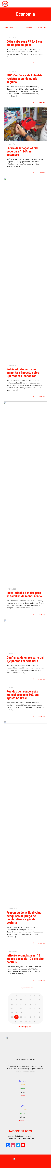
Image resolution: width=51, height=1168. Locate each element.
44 (21, 1021)
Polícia (22, 1096)
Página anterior (26, 988)
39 (25, 1017)
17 (21, 1004)
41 (34, 1017)
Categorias (8, 27)
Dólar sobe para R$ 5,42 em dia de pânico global (24, 43)
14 (39, 1000)
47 (35, 1021)
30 (16, 1013)
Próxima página (24, 1027)
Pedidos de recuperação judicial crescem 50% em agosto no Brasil (23, 695)
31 (21, 1013)
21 (39, 1004)
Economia (22, 1110)
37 (16, 1017)
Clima (22, 1117)
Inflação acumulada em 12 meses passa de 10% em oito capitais (25, 959)
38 (21, 1017)
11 (25, 1000)
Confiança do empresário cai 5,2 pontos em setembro (25, 659)
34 (35, 1013)
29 (12, 1013)
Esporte (22, 1121)
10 (21, 1000)
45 (25, 1021)
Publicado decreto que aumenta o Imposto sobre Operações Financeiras (23, 372)
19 (30, 1004)
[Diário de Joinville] (5, 4)
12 (30, 1000)
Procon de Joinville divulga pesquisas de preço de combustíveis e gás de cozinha (24, 917)
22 (12, 1008)
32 (25, 1013)
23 (16, 1008)
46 (30, 1021)
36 (12, 1017)
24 (21, 1008)
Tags (18, 27)
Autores (29, 27)
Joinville (22, 1081)
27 (35, 1008)
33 (30, 1013)
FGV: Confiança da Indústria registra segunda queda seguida (24, 78)
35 (39, 1013)
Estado (22, 1085)
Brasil (22, 1088)
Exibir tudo (42, 27)
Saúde (22, 1113)
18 (25, 1004)
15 (12, 1004)
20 (35, 1004)
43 (16, 1021)
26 (30, 1008)
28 (39, 1008)
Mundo (22, 1092)
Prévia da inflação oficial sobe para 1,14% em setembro (22, 151)
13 (34, 1000)
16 (16, 1004)
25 (25, 1008)
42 (39, 1017)
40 (30, 1017)
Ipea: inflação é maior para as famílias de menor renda (24, 594)
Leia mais (41, 63)
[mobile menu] (48, 4)
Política (23, 1106)
